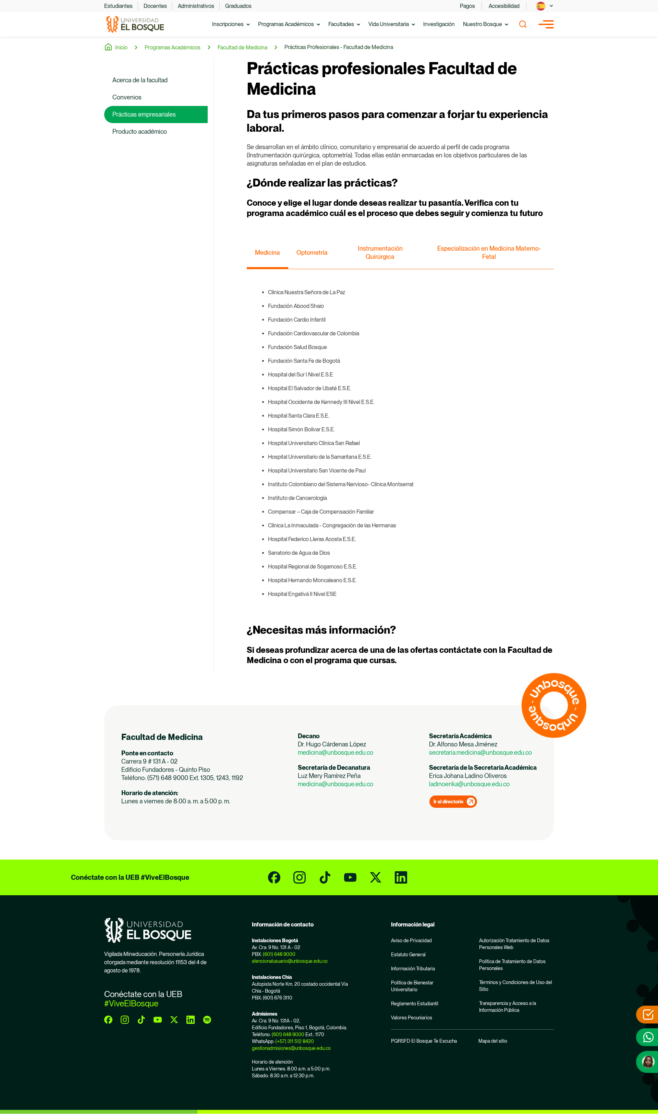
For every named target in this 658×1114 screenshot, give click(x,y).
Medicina (267, 252)
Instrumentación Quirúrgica (380, 252)
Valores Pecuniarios (411, 1017)
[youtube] (350, 877)
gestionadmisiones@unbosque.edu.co (291, 1048)
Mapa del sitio (492, 1041)
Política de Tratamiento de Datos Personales (512, 965)
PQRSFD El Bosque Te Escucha (424, 1041)
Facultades (341, 24)
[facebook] (274, 877)
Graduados (238, 6)
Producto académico (139, 131)
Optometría (312, 252)
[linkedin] (401, 877)
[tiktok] (325, 877)
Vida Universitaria (388, 24)
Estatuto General (408, 954)
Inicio (121, 47)
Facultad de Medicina (242, 47)
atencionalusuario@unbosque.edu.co (290, 961)
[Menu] (546, 24)
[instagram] (299, 877)
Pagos (467, 6)
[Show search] (523, 24)
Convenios (127, 97)
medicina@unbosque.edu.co (336, 752)
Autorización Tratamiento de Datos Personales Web (514, 944)
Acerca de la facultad (140, 80)
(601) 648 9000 (279, 954)
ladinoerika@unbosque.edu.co (469, 784)
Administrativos (196, 6)
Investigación (439, 24)
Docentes (155, 6)
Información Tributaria (413, 968)
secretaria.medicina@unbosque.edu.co (480, 752)
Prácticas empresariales (144, 114)
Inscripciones (228, 24)
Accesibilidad (504, 6)
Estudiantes (118, 6)
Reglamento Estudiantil (414, 1003)
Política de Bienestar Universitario (412, 986)
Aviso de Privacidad (411, 940)
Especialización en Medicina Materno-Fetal (489, 252)
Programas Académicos (286, 24)
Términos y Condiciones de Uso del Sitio (515, 986)
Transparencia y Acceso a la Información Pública (507, 1007)
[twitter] (375, 877)
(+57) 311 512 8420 (295, 1041)
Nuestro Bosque (482, 24)
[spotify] (207, 1020)
